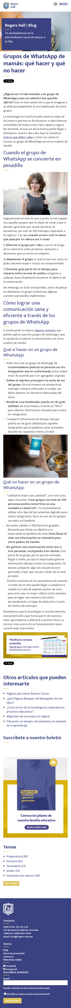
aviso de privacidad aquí (36, 988)
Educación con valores (23, 875)
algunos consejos (45, 330)
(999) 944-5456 (22, 933)
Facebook (10, 966)
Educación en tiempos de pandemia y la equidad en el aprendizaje (36, 723)
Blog (5, 950)
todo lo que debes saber (18, 137)
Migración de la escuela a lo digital (28, 716)
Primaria (15, 861)
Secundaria (16, 866)
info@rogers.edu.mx (21, 937)
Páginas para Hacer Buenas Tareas (28, 693)
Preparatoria (17, 856)
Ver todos (11, 883)
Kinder (13, 870)
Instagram (11, 969)
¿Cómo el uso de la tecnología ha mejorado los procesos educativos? (36, 709)
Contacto (8, 957)
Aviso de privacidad (13, 953)
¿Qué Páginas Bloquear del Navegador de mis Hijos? (35, 700)
